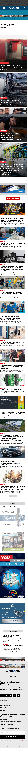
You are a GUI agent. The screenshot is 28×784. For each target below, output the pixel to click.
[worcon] (12, 671)
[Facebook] (2, 695)
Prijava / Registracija (9, 1)
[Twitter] (14, 695)
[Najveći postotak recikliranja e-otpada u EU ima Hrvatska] (12, 402)
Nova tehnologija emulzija (11, 390)
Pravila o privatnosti (19, 740)
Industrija (9, 22)
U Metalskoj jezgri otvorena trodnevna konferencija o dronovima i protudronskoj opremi (12, 268)
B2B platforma (18, 1)
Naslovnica (3, 22)
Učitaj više (12, 496)
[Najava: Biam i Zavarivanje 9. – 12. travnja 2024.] (12, 233)
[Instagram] (6, 695)
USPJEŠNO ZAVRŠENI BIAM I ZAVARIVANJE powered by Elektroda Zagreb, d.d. (10, 318)
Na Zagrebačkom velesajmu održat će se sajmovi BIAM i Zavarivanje (11, 366)
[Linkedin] (10, 695)
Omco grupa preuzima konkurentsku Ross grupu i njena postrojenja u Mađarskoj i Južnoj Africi (11, 437)
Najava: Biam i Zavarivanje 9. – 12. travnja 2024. (12, 244)
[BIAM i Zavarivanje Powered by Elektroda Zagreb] (12, 332)
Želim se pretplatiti (12, 736)
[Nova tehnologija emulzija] (12, 380)
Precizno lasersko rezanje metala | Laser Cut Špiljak (13, 646)
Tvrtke (3, 161)
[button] (4, 8)
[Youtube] (18, 695)
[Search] (24, 8)
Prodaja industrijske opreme (13, 4)
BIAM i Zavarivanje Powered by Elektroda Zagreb (12, 343)
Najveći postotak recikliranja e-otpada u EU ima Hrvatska (12, 413)
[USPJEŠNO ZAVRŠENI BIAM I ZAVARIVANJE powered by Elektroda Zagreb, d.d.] (12, 307)
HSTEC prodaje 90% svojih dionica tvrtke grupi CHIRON (11, 293)
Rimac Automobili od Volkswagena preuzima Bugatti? (9, 463)
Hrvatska (3, 97)
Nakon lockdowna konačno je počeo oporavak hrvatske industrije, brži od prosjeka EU (12, 487)
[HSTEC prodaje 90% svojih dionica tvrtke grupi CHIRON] (12, 282)
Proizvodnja (4, 62)
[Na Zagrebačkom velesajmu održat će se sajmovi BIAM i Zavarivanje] (12, 355)
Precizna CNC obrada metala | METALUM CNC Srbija (11, 636)
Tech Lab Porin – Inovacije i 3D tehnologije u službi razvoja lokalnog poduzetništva (12, 220)
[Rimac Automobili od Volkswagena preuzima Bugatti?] (12, 452)
